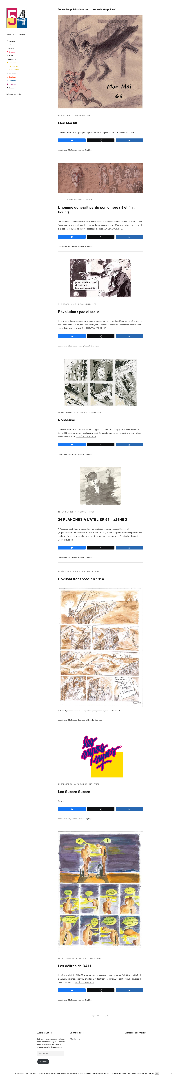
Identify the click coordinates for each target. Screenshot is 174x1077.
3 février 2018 (65, 200)
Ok (157, 1073)
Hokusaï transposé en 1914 (81, 578)
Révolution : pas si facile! (79, 311)
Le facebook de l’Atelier (135, 1032)
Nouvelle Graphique (85, 150)
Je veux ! (43, 1062)
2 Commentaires (87, 304)
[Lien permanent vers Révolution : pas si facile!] (100, 297)
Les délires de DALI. (75, 965)
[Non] (171, 1074)
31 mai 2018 (64, 115)
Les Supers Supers (74, 791)
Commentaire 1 (83, 200)
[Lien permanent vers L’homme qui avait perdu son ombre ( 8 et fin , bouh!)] (100, 192)
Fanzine (11, 48)
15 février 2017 (66, 512)
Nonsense (66, 419)
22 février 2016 (66, 571)
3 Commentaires (81, 115)
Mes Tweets (75, 1039)
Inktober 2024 (14, 70)
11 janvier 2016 (66, 784)
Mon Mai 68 (67, 122)
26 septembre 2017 (68, 412)
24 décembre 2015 (67, 958)
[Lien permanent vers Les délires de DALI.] (100, 951)
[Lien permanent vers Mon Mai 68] (100, 108)
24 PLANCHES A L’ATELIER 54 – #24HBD (92, 519)
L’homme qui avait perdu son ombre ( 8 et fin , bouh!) (96, 210)
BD (69, 150)
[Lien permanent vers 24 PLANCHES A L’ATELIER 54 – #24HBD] (100, 504)
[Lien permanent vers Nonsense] (100, 405)
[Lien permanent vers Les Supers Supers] (100, 777)
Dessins (74, 150)
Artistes (10, 55)
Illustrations (82, 720)
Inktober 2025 (14, 66)
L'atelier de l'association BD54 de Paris (17, 18)
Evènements (11, 59)
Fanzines (10, 45)
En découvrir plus (115, 229)
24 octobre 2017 (67, 304)
